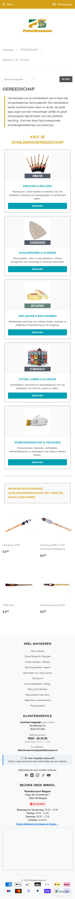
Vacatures (37, 678)
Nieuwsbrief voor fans (38, 694)
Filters (66, 79)
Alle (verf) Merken (37, 689)
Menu (10, 4)
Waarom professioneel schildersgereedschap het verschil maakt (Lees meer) (35, 493)
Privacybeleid (37, 705)
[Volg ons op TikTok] (43, 775)
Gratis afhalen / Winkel (37, 662)
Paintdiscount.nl (37, 880)
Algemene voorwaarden (37, 700)
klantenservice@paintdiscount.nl (37, 750)
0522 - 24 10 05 (37, 738)
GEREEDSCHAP (29, 49)
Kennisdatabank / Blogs (38, 683)
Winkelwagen (64, 4)
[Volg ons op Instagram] (37, 775)
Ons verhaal (37, 651)
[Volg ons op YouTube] (48, 775)
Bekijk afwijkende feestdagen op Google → (37, 824)
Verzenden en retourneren (37, 672)
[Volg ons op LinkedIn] (32, 775)
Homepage (8, 49)
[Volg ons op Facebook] (26, 775)
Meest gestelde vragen (37, 667)
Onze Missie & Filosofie (37, 656)
